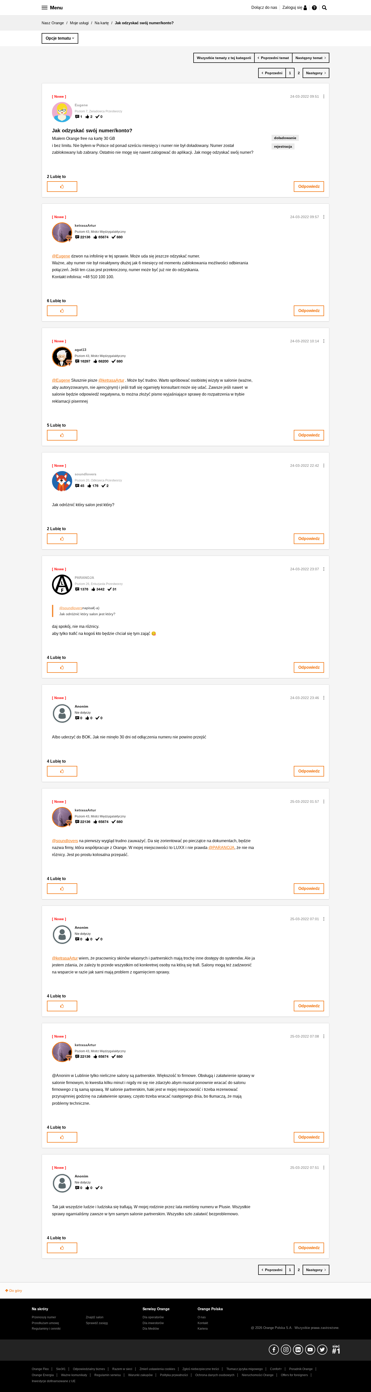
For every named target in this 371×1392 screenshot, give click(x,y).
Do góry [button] (15, 1290)
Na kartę (102, 23)
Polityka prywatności (174, 1375)
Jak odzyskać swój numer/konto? (92, 130)
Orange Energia (43, 1375)
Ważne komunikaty (74, 1375)
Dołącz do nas (264, 7)
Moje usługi (79, 23)
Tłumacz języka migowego (244, 1369)
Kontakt (203, 1323)
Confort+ (276, 1369)
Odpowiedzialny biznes (89, 1369)
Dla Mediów (151, 1328)
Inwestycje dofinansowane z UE (53, 1381)
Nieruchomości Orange (258, 1375)
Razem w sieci (122, 1369)
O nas (202, 1317)
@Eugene (61, 256)
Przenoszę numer (44, 1317)
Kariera (203, 1328)
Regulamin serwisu (107, 1375)
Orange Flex (40, 1369)
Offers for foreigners (294, 1375)
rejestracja (283, 146)
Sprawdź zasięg (97, 1323)
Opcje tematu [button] (58, 38)
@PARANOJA (221, 847)
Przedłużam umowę (45, 1323)
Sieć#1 (61, 1369)
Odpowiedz (309, 186)
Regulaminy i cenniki (46, 1328)
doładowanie (285, 138)
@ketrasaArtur (111, 380)
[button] (324, 96)
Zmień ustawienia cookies (157, 1369)
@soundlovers (70, 608)
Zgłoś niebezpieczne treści (200, 1369)
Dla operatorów (153, 1317)
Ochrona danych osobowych (214, 1375)
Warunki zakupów (140, 1375)
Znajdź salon (94, 1317)
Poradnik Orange (301, 1369)
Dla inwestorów (153, 1323)
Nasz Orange (53, 23)
